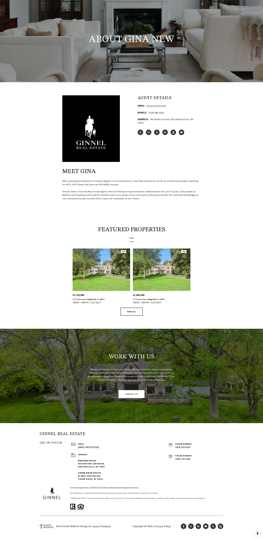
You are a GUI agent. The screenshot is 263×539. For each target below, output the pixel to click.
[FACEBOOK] (157, 132)
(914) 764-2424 (182, 459)
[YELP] (140, 132)
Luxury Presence (101, 526)
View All (131, 311)
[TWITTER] (213, 526)
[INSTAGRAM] (148, 132)
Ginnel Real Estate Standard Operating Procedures (114, 487)
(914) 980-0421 (156, 112)
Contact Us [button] (131, 394)
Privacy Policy (163, 526)
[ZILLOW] (173, 132)
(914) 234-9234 (182, 447)
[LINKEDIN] (165, 132)
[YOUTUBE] (181, 132)
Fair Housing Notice (79, 487)
